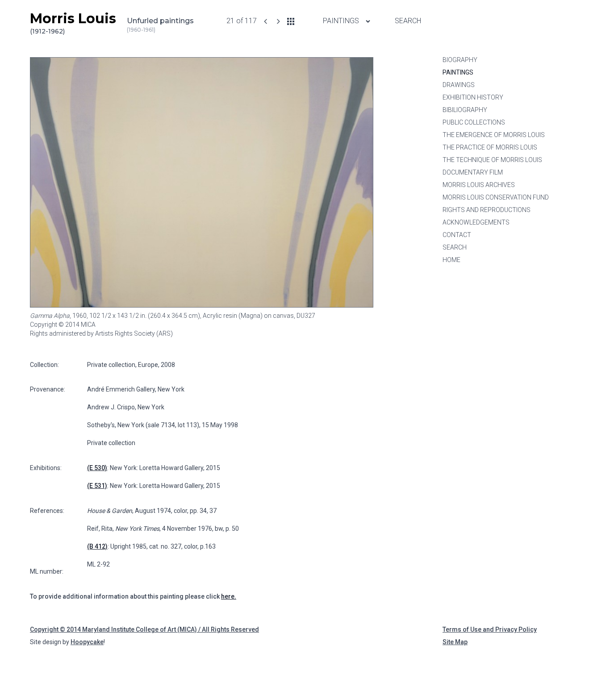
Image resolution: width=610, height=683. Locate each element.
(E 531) (97, 485)
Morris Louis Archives (479, 184)
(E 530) (97, 467)
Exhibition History (473, 97)
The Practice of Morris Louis (490, 147)
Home (451, 259)
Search (408, 21)
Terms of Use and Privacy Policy (490, 629)
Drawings (459, 84)
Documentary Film (473, 172)
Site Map (455, 642)
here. (228, 596)
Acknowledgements (476, 222)
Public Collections (474, 122)
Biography (460, 59)
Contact (457, 234)
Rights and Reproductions (487, 209)
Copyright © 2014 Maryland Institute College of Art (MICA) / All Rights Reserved (144, 629)
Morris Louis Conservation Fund (496, 197)
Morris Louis (73, 23)
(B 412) (97, 546)
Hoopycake (87, 642)
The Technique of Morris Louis (492, 159)
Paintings (342, 21)
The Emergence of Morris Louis (494, 134)
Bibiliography (465, 109)
